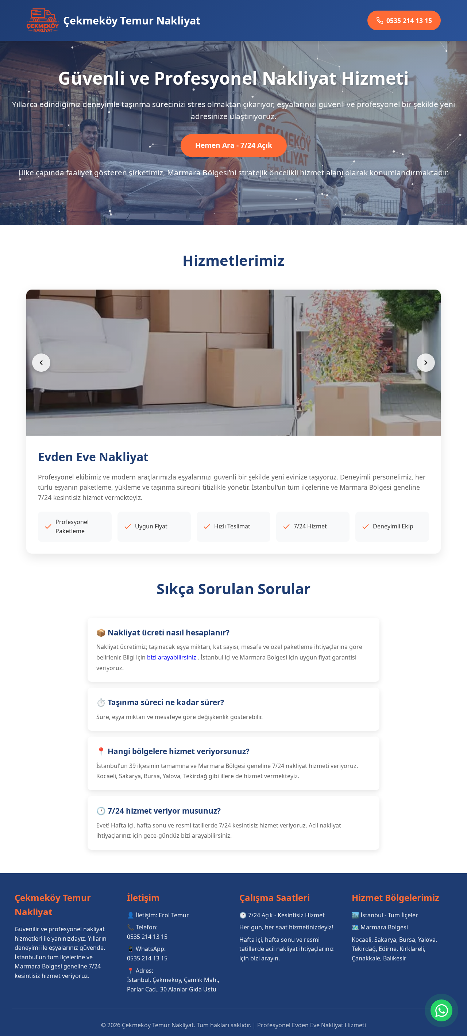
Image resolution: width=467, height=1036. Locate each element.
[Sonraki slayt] (426, 362)
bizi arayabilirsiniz (172, 657)
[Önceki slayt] (41, 362)
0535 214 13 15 (409, 20)
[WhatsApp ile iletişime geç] (441, 1010)
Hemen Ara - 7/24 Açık (233, 145)
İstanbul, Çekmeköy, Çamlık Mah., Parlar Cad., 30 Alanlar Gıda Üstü (173, 984)
